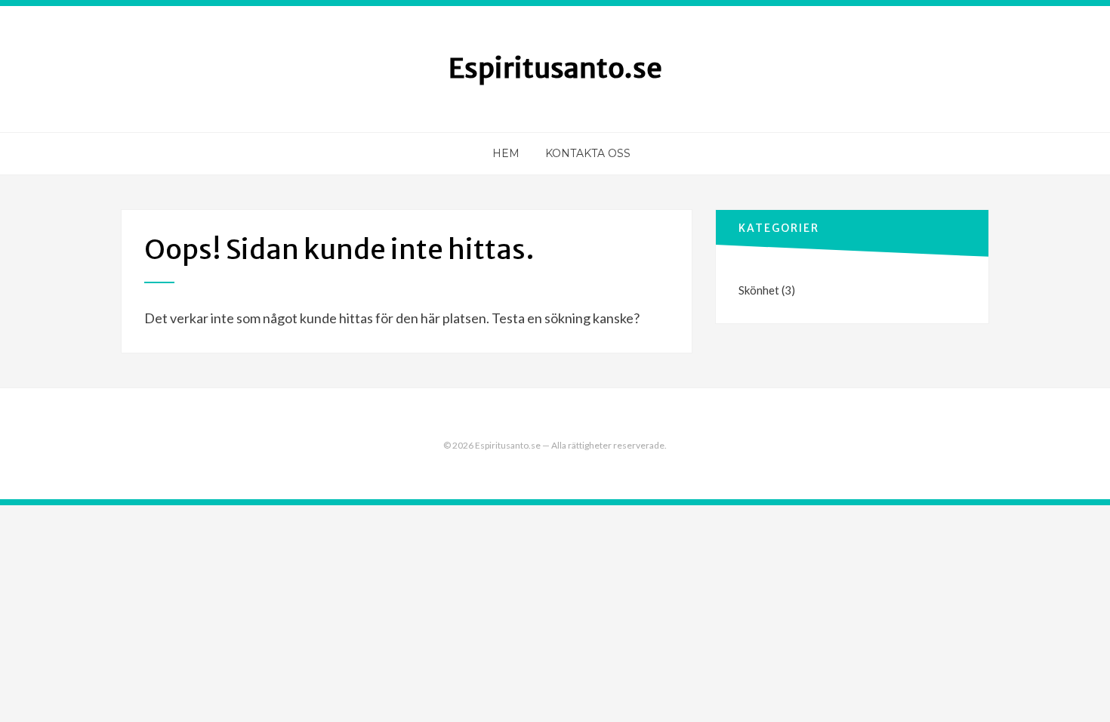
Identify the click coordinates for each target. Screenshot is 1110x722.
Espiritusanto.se (555, 68)
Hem (506, 153)
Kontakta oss (588, 153)
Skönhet (758, 290)
